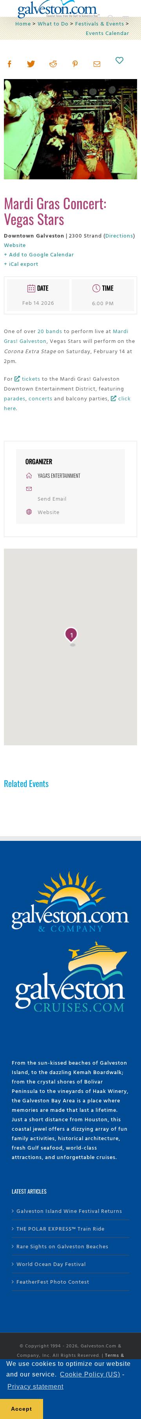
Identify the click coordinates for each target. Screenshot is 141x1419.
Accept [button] (21, 1409)
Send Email (52, 498)
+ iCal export (21, 264)
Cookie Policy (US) (90, 1374)
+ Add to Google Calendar (39, 254)
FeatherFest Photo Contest (52, 1281)
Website (15, 245)
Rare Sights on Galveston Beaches (62, 1246)
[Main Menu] (126, 18)
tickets (30, 378)
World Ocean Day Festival (51, 1264)
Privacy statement (35, 1386)
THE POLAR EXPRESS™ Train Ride (60, 1228)
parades (14, 398)
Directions (119, 235)
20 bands (50, 331)
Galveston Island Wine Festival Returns (69, 1211)
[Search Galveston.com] (111, 18)
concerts (40, 398)
